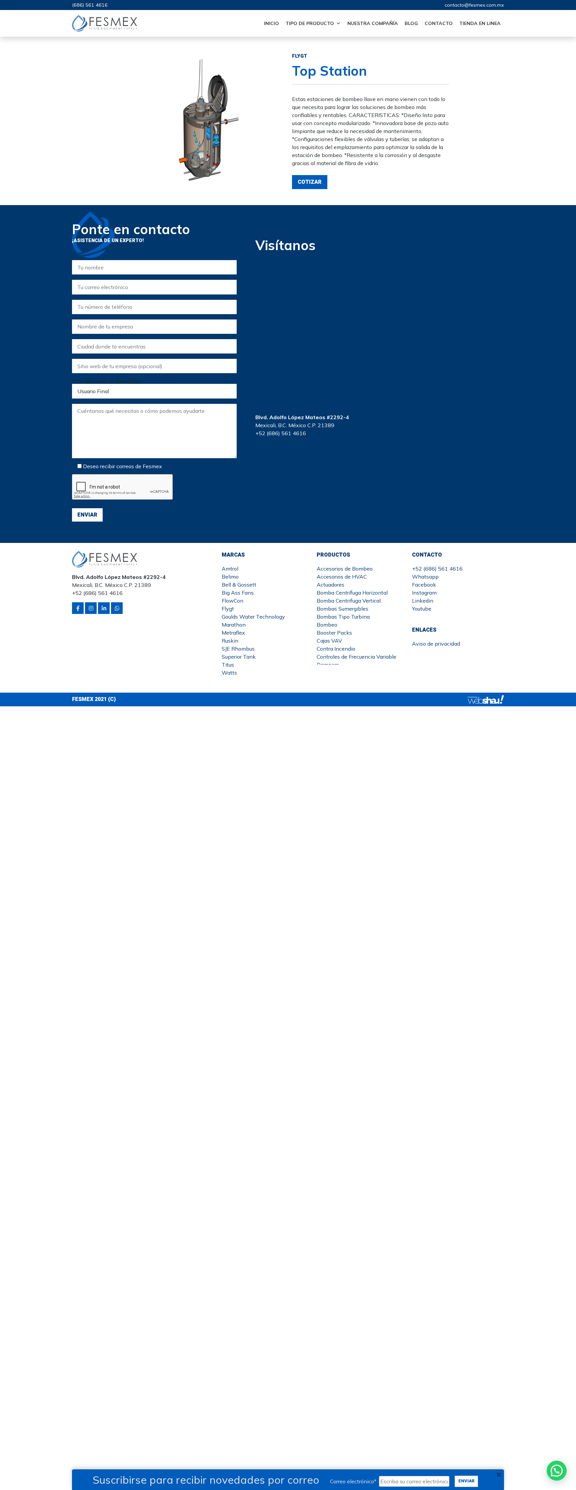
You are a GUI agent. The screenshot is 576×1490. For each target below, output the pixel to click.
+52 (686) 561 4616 (437, 568)
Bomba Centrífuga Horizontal (352, 592)
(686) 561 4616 (90, 5)
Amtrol (230, 568)
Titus (228, 664)
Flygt (228, 608)
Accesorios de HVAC (342, 576)
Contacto (439, 23)
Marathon (234, 624)
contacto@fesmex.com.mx (474, 5)
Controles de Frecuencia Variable (356, 656)
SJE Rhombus (238, 648)
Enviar (466, 1481)
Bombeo (327, 624)
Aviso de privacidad (436, 643)
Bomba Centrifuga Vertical (349, 600)
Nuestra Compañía (372, 23)
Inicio (271, 23)
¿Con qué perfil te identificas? (107, 381)
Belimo (230, 576)
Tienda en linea (480, 23)
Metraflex (233, 632)
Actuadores (330, 584)
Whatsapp (425, 576)
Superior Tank (239, 656)
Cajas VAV (329, 640)
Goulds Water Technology (253, 616)
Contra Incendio (336, 648)
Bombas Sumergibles (342, 608)
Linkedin (422, 600)
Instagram (424, 592)
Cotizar (310, 182)
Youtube (421, 608)
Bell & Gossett (239, 584)
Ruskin (230, 640)
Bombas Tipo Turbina (343, 616)
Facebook (424, 584)
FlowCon (232, 600)
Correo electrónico (353, 1481)
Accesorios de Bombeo (345, 568)
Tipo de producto (310, 23)
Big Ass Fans (238, 592)
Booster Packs (334, 632)
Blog (411, 23)
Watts (229, 672)
